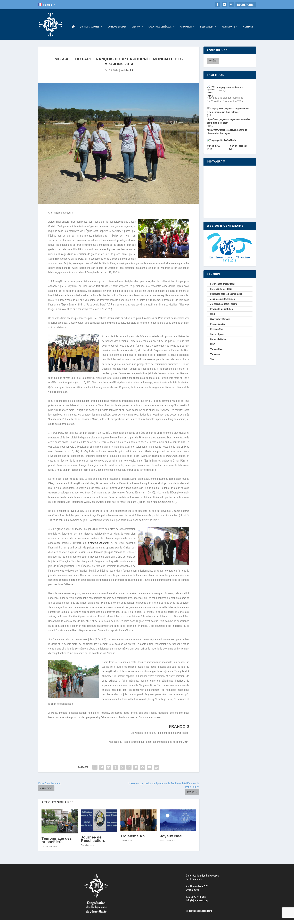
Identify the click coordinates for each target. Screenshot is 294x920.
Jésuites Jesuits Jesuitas (222, 299)
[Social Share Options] (230, 149)
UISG (212, 344)
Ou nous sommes (117, 26)
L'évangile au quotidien (221, 309)
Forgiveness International (222, 284)
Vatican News (216, 349)
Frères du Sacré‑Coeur (221, 289)
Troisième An (132, 836)
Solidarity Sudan (218, 339)
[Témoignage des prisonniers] (60, 821)
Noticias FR (126, 70)
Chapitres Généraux (160, 26)
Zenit (212, 359)
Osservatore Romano (220, 319)
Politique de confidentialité (199, 910)
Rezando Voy (216, 329)
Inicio (73, 32)
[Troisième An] (138, 820)
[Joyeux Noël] (178, 820)
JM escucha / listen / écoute (223, 304)
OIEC (212, 314)
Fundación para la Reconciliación (226, 294)
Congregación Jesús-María (230, 87)
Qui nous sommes (89, 26)
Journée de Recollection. (93, 839)
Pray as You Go (217, 324)
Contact (248, 26)
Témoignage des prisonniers (57, 840)
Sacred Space (217, 334)
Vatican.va (215, 354)
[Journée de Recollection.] (99, 820)
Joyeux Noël (171, 836)
